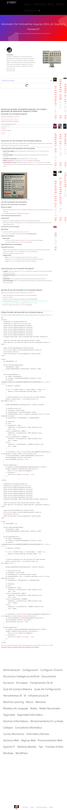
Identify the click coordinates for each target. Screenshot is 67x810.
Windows (8, 753)
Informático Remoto (37, 734)
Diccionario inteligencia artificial (21, 676)
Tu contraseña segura (31, 233)
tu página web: (48, 315)
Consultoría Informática (28, 727)
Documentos (49, 676)
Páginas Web (28, 740)
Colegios (8, 727)
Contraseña (9, 160)
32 (16, 119)
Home (27, 4)
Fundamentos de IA (41, 682)
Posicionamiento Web (50, 740)
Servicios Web (11, 740)
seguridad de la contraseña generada (36, 162)
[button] (51, 80)
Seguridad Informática (30, 714)
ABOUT (60, 4)
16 (7, 119)
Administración (11, 670)
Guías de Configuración (47, 689)
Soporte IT (9, 746)
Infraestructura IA (38, 695)
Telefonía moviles (26, 746)
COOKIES (32, 807)
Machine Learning (13, 702)
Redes (33, 708)
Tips (41, 746)
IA (25, 695)
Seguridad (5, 162)
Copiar (3, 133)
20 (10, 119)
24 (13, 119)
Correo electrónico (13, 734)
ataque (28, 251)
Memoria (40, 702)
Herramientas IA (12, 695)
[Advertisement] (27, 96)
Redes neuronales (49, 708)
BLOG (50, 4)
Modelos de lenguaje (15, 708)
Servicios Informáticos (15, 721)
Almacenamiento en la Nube (46, 721)
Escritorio (8, 682)
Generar (3, 128)
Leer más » (56, 117)
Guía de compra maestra (17, 689)
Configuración (30, 670)
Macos (29, 702)
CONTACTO (30, 10)
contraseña (17, 116)
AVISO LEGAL (25, 807)
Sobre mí (51, 807)
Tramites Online (54, 746)
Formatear (22, 682)
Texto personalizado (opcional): (8, 124)
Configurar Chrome (51, 670)
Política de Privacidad (41, 807)
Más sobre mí (11, 69)
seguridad (16, 301)
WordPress (22, 753)
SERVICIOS (39, 4)
